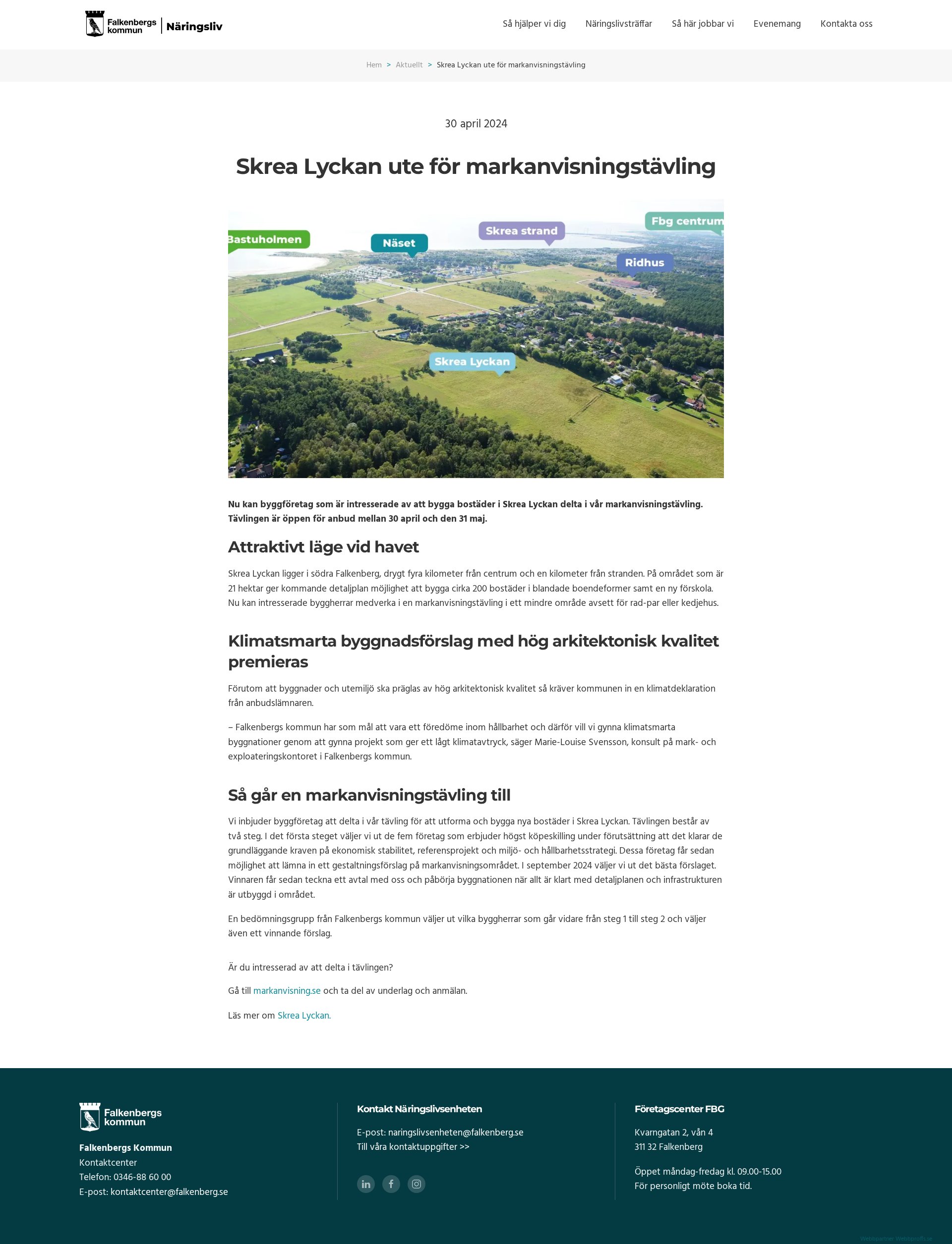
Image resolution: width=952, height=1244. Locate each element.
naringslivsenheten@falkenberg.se (456, 1133)
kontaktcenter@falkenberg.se (169, 1192)
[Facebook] (391, 1184)
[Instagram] (416, 1184)
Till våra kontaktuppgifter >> (413, 1147)
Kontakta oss (847, 24)
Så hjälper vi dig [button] (534, 24)
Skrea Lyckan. (305, 1016)
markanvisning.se (287, 991)
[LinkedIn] (366, 1184)
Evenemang (777, 24)
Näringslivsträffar (619, 24)
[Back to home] (153, 25)
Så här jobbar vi (703, 24)
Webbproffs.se (913, 1239)
